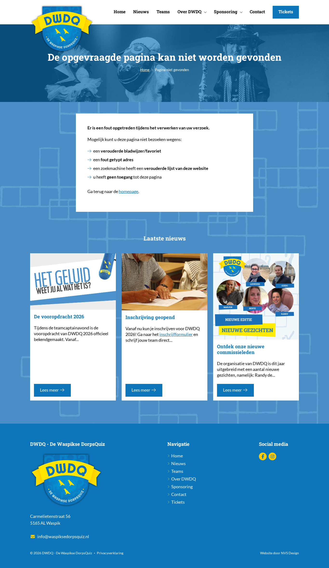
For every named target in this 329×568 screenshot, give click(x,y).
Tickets (285, 11)
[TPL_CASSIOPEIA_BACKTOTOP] (320, 559)
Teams (163, 11)
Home (119, 11)
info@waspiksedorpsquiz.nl (63, 536)
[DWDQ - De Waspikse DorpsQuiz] (62, 29)
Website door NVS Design (279, 553)
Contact (257, 11)
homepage (128, 191)
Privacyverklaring (110, 553)
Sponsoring (225, 11)
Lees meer (49, 390)
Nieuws (141, 11)
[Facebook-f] (263, 456)
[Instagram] (272, 456)
